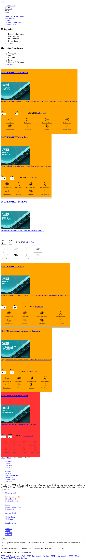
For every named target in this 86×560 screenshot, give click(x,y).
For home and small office (14, 16)
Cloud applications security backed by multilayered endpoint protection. (26, 166)
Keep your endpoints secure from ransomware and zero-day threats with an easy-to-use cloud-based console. (39, 101)
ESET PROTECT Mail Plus (14, 201)
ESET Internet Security (59, 556)
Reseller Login (10, 24)
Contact (8, 471)
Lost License (9, 509)
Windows (12, 53)
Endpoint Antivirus (10, 122)
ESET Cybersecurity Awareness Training (20, 331)
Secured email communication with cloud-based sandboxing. (22, 231)
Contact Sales (10, 517)
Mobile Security (27, 122)
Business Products (11, 501)
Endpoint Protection (16, 34)
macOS (11, 55)
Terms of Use (10, 477)
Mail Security (13, 36)
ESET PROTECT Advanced (14, 72)
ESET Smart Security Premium (38, 556)
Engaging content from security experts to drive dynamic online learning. (26, 360)
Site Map (8, 481)
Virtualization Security (47, 122)
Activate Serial (10, 513)
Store (9, 458)
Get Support (9, 519)
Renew (7, 20)
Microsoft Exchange (16, 62)
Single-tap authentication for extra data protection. (18, 424)
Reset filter (9, 43)
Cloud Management (67, 122)
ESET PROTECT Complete (14, 137)
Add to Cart (41, 113)
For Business (10, 18)
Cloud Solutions (14, 41)
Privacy (8, 473)
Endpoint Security (10, 129)
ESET (3, 458)
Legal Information (11, 475)
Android (11, 57)
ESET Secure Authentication (14, 395)
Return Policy (10, 479)
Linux (10, 60)
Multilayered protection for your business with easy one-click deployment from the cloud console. (35, 295)
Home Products (10, 499)
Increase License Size (13, 22)
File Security (13, 39)
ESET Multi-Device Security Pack (13, 556)
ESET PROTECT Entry (12, 266)
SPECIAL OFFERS (12, 497)
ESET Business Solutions (18, 558)
